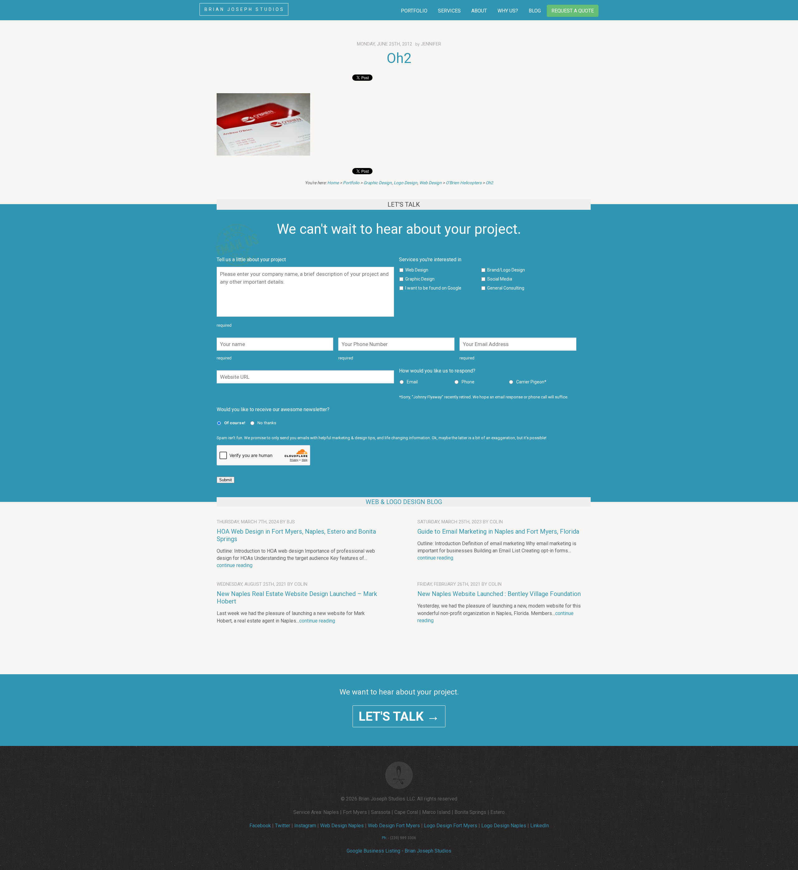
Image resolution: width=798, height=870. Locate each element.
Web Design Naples (342, 826)
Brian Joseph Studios (244, 9)
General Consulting (505, 288)
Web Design (430, 182)
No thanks (266, 422)
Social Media (499, 278)
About (479, 11)
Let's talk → (399, 716)
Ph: (384, 838)
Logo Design (405, 182)
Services (449, 11)
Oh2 (399, 58)
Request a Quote (572, 11)
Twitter (282, 826)
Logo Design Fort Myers (450, 826)
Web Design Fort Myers (394, 826)
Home (333, 182)
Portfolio (414, 11)
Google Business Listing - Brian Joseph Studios (399, 851)
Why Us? (508, 11)
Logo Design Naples (503, 826)
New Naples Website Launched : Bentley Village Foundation (499, 594)
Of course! (234, 422)
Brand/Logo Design (506, 269)
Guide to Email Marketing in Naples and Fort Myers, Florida (498, 531)
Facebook (260, 826)
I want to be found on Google (433, 288)
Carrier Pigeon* (531, 381)
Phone (468, 381)
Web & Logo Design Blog (404, 502)
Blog (535, 11)
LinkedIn (539, 826)
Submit (225, 480)
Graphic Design (377, 182)
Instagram (305, 826)
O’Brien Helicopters (464, 182)
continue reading (234, 565)
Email (412, 381)
